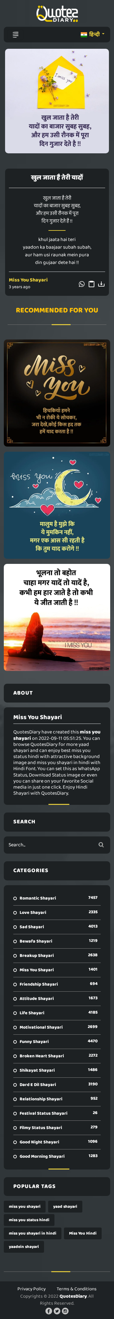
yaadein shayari (24, 1246)
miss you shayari (25, 1206)
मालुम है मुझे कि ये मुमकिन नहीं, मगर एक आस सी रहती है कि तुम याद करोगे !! (57, 505)
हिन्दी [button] (94, 35)
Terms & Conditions (77, 1289)
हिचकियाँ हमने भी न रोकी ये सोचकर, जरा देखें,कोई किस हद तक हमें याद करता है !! (57, 393)
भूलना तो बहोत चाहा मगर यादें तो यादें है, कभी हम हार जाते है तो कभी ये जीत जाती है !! (57, 617)
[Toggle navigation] (15, 34)
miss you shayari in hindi (32, 1233)
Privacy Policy (31, 1289)
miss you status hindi (29, 1220)
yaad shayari (65, 1206)
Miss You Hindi (83, 1233)
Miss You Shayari (28, 280)
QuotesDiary (73, 1296)
